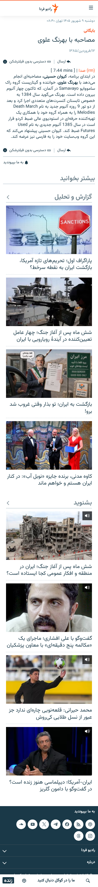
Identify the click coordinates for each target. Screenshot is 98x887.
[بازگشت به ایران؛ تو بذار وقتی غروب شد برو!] (49, 373)
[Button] (64, 62)
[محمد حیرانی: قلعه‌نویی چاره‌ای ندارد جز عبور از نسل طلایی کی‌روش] (49, 679)
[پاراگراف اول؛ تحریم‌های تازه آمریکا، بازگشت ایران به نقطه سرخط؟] (49, 230)
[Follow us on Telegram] (55, 824)
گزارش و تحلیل (73, 197)
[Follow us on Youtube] (32, 824)
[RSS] (78, 824)
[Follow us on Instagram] (90, 835)
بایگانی (89, 31)
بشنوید (83, 503)
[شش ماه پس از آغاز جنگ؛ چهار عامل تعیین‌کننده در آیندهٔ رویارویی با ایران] (49, 302)
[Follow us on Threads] (78, 835)
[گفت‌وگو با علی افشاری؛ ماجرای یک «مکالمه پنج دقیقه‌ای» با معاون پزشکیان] (49, 607)
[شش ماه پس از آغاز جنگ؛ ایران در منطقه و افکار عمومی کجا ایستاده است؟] (49, 535)
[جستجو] (87, 880)
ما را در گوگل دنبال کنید (56, 880)
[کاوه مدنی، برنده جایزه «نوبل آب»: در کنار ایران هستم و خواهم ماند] (49, 445)
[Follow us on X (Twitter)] (44, 824)
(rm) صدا (87, 70)
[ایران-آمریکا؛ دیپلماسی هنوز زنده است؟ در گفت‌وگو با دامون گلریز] (49, 751)
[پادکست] (24, 880)
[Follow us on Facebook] (67, 824)
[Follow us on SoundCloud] (21, 824)
